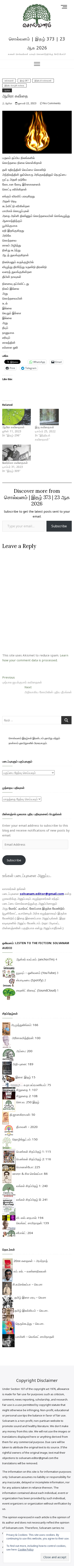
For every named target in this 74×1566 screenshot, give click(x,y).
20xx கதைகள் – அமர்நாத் (30, 1261)
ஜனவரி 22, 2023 (26, 103)
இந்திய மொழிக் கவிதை (14, 85)
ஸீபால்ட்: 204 (24, 1233)
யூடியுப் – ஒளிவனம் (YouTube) (35, 973)
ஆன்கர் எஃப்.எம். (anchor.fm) (34, 959)
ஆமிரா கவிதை (15, 95)
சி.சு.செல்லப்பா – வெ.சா (27, 1284)
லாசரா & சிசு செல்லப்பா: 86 (30, 1173)
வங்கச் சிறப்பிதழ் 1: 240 (31, 1186)
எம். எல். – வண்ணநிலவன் (29, 1271)
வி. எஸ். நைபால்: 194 (29, 1218)
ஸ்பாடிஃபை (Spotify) (29, 980)
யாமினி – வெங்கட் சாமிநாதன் (34, 1337)
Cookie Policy (26, 1549)
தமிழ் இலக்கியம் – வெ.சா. (31, 1310)
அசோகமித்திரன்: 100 (25, 1038)
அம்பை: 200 (23, 1051)
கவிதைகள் (9, 80)
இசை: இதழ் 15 (25, 1077)
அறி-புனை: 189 (22, 1064)
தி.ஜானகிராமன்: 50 (22, 1114)
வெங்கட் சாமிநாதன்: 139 (32, 1223)
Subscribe (59, 526)
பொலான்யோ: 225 (27, 1167)
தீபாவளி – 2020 (26, 1127)
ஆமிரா (7, 90)
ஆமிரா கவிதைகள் (13, 427)
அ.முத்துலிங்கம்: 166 (24, 1025)
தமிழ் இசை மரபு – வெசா (30, 1297)
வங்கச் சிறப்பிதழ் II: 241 (31, 1199)
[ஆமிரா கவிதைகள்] (16, 417)
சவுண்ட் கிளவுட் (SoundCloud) (35, 990)
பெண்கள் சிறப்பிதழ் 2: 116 (33, 1159)
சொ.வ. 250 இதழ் (27, 1102)
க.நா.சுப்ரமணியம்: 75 (37, 1085)
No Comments (52, 103)
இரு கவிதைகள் (44, 427)
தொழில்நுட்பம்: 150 (25, 1139)
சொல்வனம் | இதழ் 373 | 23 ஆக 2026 (37, 43)
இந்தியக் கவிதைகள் (43, 80)
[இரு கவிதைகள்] (49, 417)
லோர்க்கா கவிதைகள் (15, 463)
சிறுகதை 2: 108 (26, 1096)
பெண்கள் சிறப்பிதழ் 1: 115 (33, 1151)
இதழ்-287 (24, 80)
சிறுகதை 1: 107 (26, 1090)
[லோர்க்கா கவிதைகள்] (16, 453)
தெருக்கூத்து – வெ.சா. (29, 1323)
